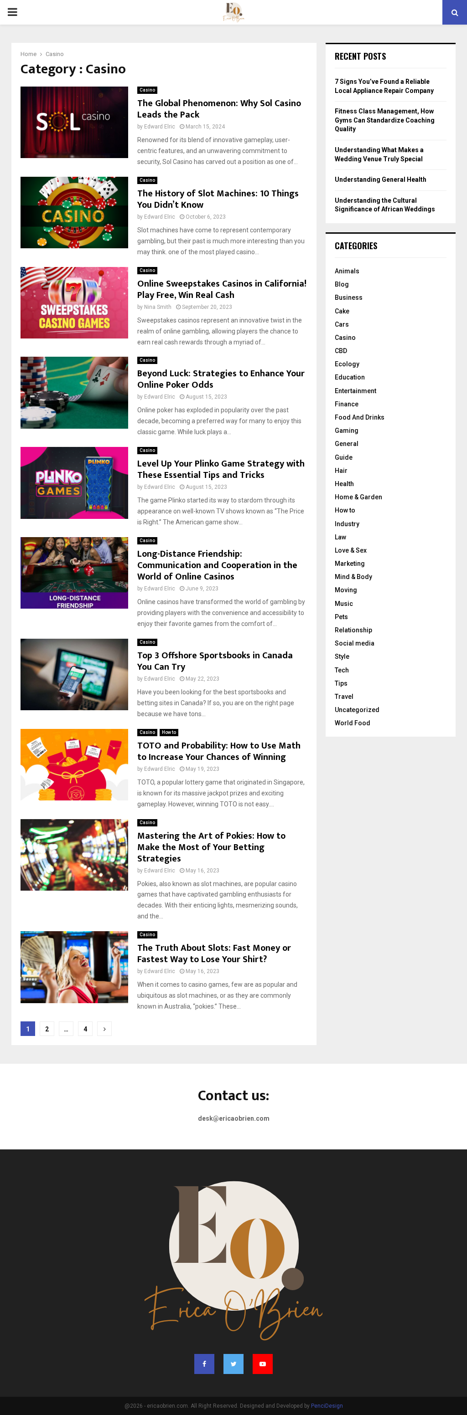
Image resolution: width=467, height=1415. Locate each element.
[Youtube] (263, 1364)
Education (350, 377)
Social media (354, 643)
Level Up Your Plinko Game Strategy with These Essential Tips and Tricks (221, 469)
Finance (346, 404)
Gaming (346, 430)
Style (342, 656)
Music (344, 603)
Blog (342, 284)
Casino (147, 89)
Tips (341, 683)
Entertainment (355, 391)
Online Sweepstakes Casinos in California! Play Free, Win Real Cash (221, 289)
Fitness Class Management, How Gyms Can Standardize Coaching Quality (385, 120)
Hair (341, 470)
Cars (342, 324)
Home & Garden (358, 497)
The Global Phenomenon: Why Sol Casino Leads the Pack (219, 109)
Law (340, 537)
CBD (341, 350)
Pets (341, 616)
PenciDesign (327, 1406)
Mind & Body (353, 576)
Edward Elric (159, 126)
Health (344, 483)
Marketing (350, 563)
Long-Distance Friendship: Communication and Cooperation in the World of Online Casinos (217, 565)
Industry (347, 524)
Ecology (347, 364)
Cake (342, 311)
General (346, 443)
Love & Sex (351, 550)
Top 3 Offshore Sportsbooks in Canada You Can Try (215, 661)
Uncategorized (357, 709)
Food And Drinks (359, 417)
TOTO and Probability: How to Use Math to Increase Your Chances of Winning (219, 751)
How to (169, 732)
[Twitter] (233, 1364)
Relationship (353, 630)
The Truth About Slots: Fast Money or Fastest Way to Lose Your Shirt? (214, 953)
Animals (347, 271)
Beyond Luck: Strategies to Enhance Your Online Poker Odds (221, 379)
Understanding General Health (380, 179)
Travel (344, 696)
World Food (352, 723)
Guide (344, 457)
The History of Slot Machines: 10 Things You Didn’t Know (218, 199)
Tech (342, 670)
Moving (346, 590)
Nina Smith (157, 307)
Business (349, 297)
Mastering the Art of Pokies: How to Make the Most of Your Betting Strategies (211, 847)
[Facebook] (204, 1364)
